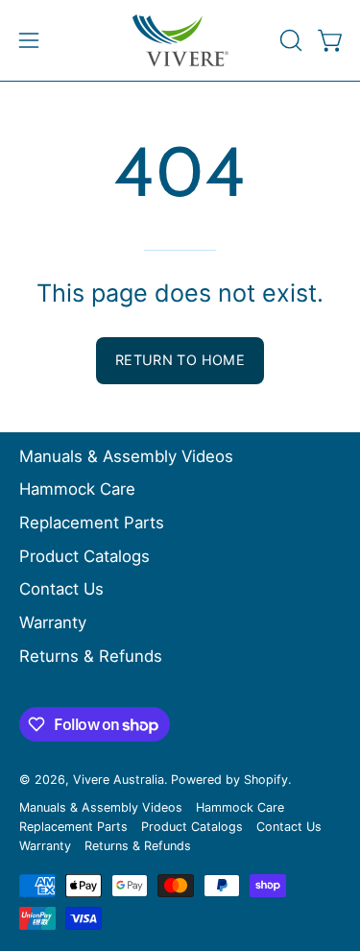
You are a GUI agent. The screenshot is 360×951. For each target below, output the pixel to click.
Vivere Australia (118, 779)
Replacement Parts (91, 522)
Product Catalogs (84, 556)
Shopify (266, 779)
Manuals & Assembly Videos (126, 456)
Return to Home (180, 360)
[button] (289, 40)
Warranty (52, 622)
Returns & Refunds (90, 656)
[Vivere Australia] (180, 40)
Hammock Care (77, 489)
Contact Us (61, 588)
